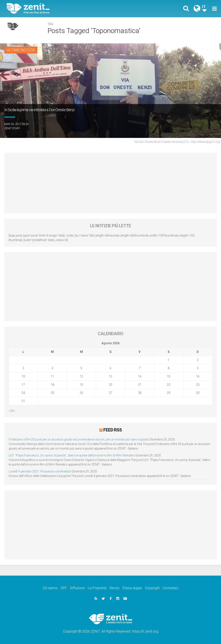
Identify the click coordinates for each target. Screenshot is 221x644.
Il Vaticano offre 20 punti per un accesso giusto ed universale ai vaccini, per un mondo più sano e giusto (79, 439)
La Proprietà (97, 588)
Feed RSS (112, 429)
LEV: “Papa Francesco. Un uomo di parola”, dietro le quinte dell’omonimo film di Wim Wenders (72, 455)
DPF (64, 588)
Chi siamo (50, 588)
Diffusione (77, 588)
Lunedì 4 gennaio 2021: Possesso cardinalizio (40, 471)
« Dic (12, 410)
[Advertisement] (110, 183)
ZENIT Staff (12, 128)
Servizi (114, 588)
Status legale (132, 588)
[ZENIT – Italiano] (62, 8)
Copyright (152, 588)
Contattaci (170, 588)
